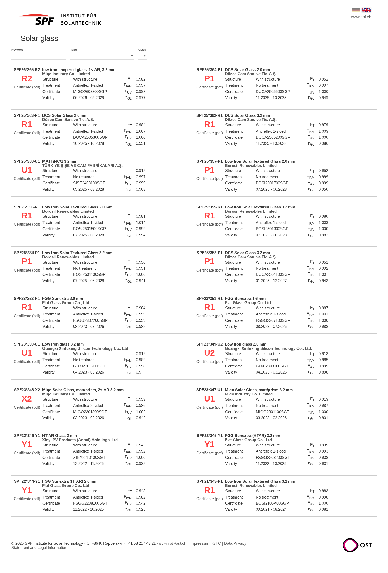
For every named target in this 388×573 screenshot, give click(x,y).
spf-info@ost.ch (172, 543)
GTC (216, 543)
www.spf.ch (361, 17)
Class (142, 49)
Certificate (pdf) (27, 87)
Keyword (17, 49)
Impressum (199, 543)
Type (73, 49)
